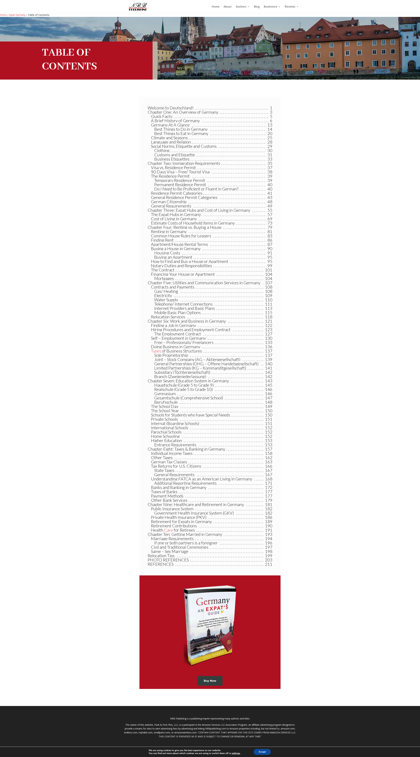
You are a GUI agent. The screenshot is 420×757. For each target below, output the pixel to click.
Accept (262, 751)
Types (156, 350)
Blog (257, 6)
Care (168, 530)
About (228, 6)
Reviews (290, 6)
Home (215, 6)
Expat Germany (17, 14)
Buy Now (210, 680)
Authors (241, 6)
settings (236, 753)
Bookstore (270, 6)
